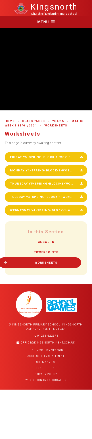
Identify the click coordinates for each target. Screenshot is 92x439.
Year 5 (58, 121)
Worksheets (55, 125)
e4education (57, 380)
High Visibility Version (46, 350)
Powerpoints (46, 252)
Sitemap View (46, 362)
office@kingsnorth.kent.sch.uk (47, 342)
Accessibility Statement (46, 356)
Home (10, 121)
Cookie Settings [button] (46, 368)
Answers (46, 242)
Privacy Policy (46, 374)
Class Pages (33, 121)
